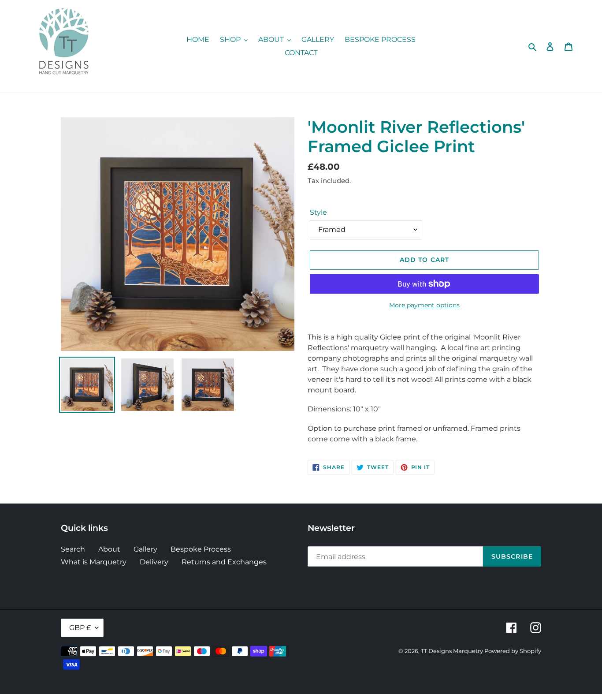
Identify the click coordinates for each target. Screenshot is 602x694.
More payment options (424, 305)
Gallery (145, 549)
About (109, 549)
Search (73, 549)
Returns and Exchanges (224, 562)
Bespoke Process (201, 549)
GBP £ (80, 627)
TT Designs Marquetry (452, 650)
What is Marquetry (93, 562)
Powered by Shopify (512, 650)
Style (318, 212)
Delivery (154, 562)
